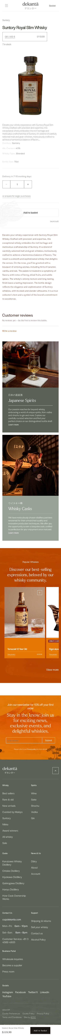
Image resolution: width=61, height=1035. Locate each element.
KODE (33, 1017)
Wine (34, 793)
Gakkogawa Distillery (13, 883)
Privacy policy (31, 749)
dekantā (5, 1010)
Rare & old (8, 799)
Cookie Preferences (11, 1013)
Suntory (6, 818)
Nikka (5, 824)
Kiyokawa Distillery (12, 877)
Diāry (34, 861)
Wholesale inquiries (12, 959)
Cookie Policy (28, 1013)
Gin (33, 818)
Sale (4, 843)
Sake (33, 799)
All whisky (7, 836)
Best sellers (8, 793)
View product (11, 654)
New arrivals (9, 805)
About (34, 867)
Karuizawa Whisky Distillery (12, 862)
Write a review (9, 330)
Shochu (35, 805)
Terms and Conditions (12, 1017)
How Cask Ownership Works (14, 897)
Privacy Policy (43, 1013)
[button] (52, 5)
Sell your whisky (39, 927)
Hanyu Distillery (10, 889)
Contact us (37, 933)
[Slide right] (37, 664)
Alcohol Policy (38, 939)
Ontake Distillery (11, 871)
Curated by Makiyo (12, 812)
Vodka (34, 812)
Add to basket (40, 1030)
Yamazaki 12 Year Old (17, 648)
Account (35, 873)
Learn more (13, 424)
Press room (8, 971)
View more (52, 669)
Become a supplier (12, 965)
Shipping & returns (41, 921)
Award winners (10, 830)
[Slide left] (24, 664)
